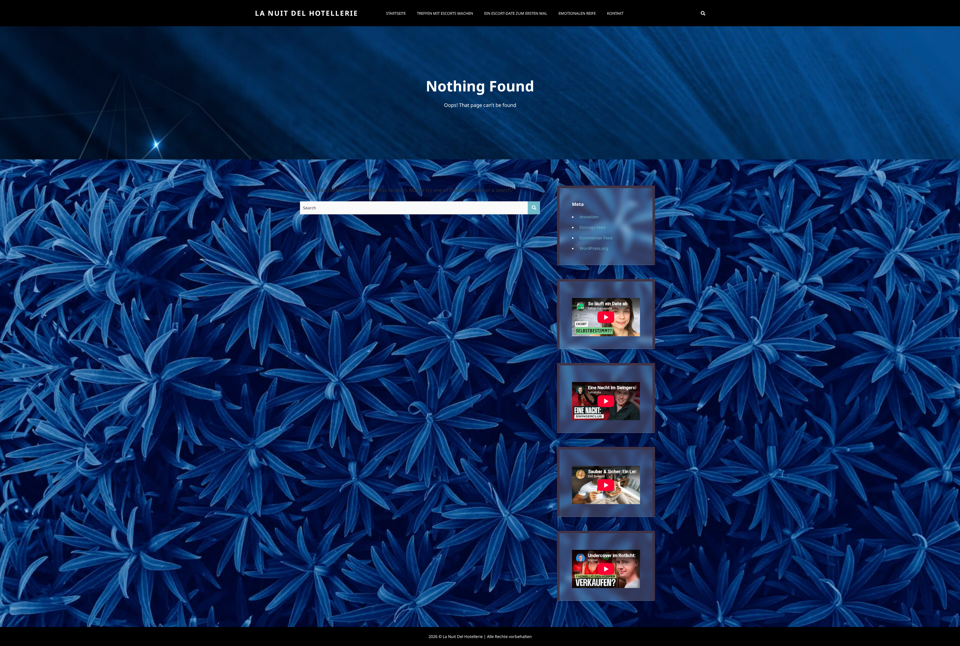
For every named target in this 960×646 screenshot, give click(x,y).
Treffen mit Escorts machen (445, 13)
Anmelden (589, 217)
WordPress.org (594, 248)
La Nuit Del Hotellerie (306, 13)
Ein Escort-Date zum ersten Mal (515, 13)
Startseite (396, 13)
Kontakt (615, 13)
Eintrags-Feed (593, 227)
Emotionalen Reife (577, 13)
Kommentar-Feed (596, 238)
